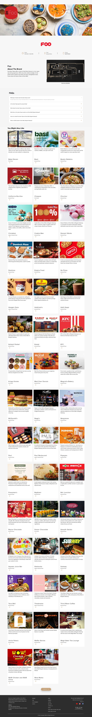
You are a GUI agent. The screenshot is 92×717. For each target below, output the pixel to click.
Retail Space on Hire (52, 711)
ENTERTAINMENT (35, 702)
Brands (33, 698)
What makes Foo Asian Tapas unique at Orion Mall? (20, 108)
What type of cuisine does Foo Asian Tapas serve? (20, 97)
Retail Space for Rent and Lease (54, 709)
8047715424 (67, 54)
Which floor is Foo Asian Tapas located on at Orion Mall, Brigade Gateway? (25, 112)
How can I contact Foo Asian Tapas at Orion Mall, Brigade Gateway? (23, 116)
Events (33, 704)
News (49, 698)
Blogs (49, 707)
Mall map (50, 704)
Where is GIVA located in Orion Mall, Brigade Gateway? (21, 120)
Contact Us (50, 705)
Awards (49, 700)
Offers (49, 702)
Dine (33, 700)
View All (45, 689)
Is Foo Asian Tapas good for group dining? (18, 104)
